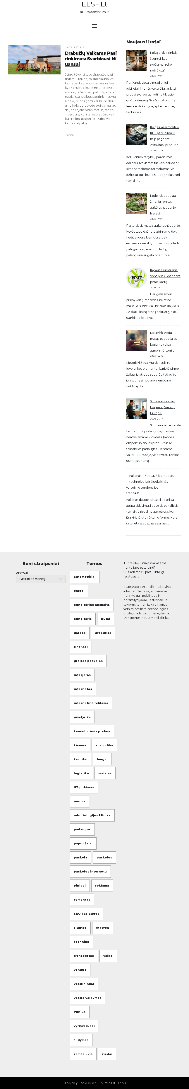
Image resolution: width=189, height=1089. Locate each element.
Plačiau (69, 134)
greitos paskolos (88, 661)
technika (81, 941)
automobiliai (85, 576)
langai (102, 759)
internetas (83, 689)
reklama (102, 885)
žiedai (107, 1054)
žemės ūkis (83, 1054)
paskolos (104, 857)
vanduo (80, 970)
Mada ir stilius (74, 47)
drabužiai (103, 633)
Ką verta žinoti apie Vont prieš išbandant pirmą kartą (165, 276)
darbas (80, 633)
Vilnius (80, 1012)
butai (105, 619)
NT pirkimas (84, 787)
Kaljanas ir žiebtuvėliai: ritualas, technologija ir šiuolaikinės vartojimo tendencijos (150, 481)
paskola (80, 857)
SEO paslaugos (86, 913)
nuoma (79, 801)
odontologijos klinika (92, 815)
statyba (102, 927)
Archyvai (22, 572)
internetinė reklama (91, 703)
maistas (105, 773)
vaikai (108, 955)
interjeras (82, 675)
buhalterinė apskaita (92, 604)
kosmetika (104, 745)
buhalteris (83, 619)
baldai (79, 590)
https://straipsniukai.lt (138, 587)
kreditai (80, 759)
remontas (82, 899)
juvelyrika (82, 717)
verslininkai (84, 984)
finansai (81, 647)
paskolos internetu (90, 871)
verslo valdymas (87, 998)
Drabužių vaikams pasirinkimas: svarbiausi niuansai (91, 58)
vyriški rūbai (84, 1026)
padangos (82, 829)
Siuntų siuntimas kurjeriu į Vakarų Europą (162, 407)
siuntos (80, 927)
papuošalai (83, 843)
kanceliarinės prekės (92, 731)
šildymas (81, 1040)
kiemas (80, 745)
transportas (84, 955)
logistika (81, 773)
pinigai (80, 885)
